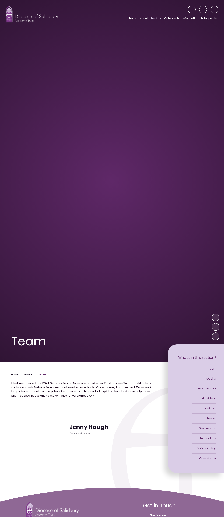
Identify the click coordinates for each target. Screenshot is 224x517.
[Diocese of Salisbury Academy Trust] (32, 14)
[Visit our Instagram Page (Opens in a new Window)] (192, 9)
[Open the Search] (214, 9)
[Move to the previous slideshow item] (215, 327)
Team (42, 374)
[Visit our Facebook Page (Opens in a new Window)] (203, 9)
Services (28, 374)
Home (15, 374)
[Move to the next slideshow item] (215, 317)
